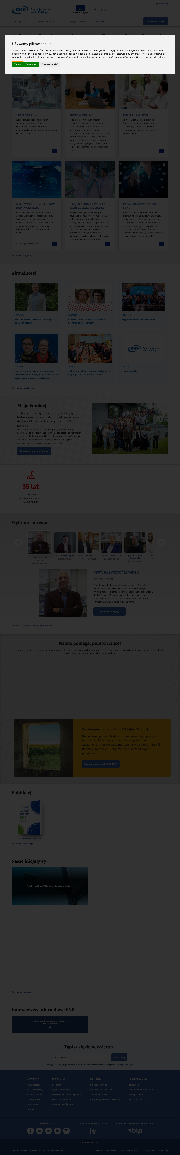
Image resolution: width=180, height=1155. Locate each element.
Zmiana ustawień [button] (50, 64)
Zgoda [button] (17, 64)
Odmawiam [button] (31, 64)
